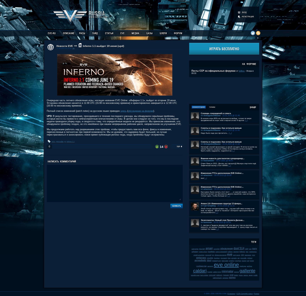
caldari (200, 270)
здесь (123, 111)
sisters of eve (203, 252)
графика (211, 252)
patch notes (225, 261)
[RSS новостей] (258, 33)
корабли (231, 261)
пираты (245, 275)
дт (65, 142)
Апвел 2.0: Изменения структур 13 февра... (221, 203)
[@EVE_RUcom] (253, 33)
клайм (255, 275)
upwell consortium (199, 255)
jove (250, 249)
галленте (210, 266)
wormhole (217, 249)
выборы (249, 266)
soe (248, 261)
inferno (242, 252)
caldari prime (217, 272)
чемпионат (248, 255)
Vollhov (242, 71)
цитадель (238, 261)
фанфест (217, 258)
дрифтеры (243, 266)
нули (253, 255)
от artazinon (206, 175)
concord (212, 275)
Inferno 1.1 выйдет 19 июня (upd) (103, 46)
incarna (244, 261)
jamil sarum (236, 255)
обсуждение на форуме (140, 111)
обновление (226, 248)
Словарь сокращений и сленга (216, 113)
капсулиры (195, 249)
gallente (247, 270)
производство (216, 261)
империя (236, 252)
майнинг (230, 252)
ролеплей (208, 255)
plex (247, 252)
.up (73, 48)
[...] (246, 120)
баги (229, 258)
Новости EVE (64, 46)
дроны (241, 275)
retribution (225, 278)
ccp (231, 275)
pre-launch (224, 258)
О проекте (231, 294)
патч (53, 142)
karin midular (204, 275)
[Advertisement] (224, 90)
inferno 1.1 (71, 142)
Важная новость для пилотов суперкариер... (222, 158)
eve (229, 254)
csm (246, 249)
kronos (252, 261)
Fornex (256, 294)
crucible (210, 258)
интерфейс (200, 260)
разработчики (195, 275)
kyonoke (209, 272)
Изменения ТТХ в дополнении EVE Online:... (222, 173)
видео (232, 277)
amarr (209, 248)
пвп (238, 258)
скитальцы (217, 278)
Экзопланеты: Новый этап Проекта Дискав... (222, 220)
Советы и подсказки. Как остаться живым (221, 128)
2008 (242, 255)
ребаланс (201, 257)
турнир (226, 275)
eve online (226, 265)
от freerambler (207, 160)
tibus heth (202, 249)
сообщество (201, 266)
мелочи (236, 272)
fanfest (236, 275)
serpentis (234, 258)
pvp (213, 255)
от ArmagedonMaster (211, 115)
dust (209, 260)
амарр (251, 275)
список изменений (221, 252)
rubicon (219, 275)
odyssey (195, 252)
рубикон (249, 258)
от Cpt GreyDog (208, 206)
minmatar (227, 271)
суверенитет (253, 252)
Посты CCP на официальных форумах (213, 70)
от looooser (206, 222)
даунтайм (59, 142)
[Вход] (242, 12)
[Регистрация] (246, 16)
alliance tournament (220, 255)
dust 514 (239, 248)
